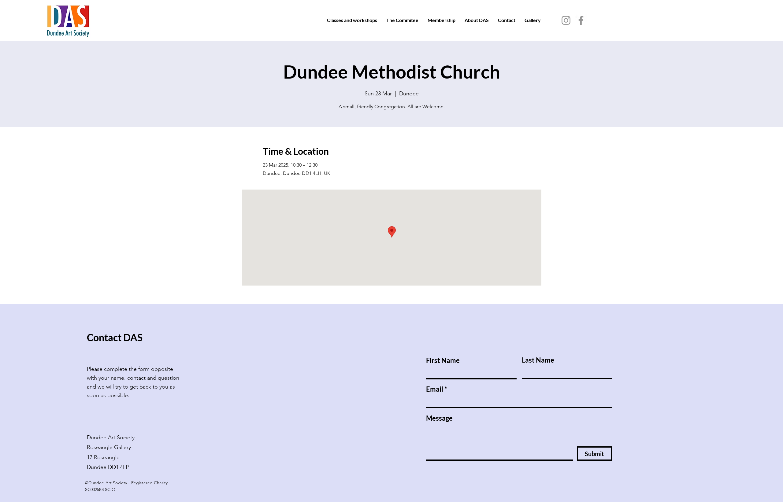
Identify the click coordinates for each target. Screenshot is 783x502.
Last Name (538, 360)
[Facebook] (581, 20)
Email (434, 389)
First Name (443, 360)
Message (439, 418)
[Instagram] (566, 20)
